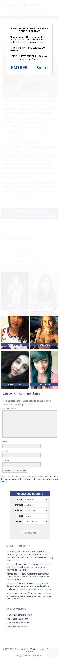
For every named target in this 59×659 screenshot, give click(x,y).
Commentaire (9, 408)
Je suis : (19, 499)
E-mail (5, 451)
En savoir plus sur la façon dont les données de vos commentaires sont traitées (29, 479)
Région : (19, 521)
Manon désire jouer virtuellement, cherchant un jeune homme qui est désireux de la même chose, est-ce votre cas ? (29, 577)
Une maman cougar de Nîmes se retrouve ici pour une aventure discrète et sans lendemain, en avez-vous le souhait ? (29, 596)
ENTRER (19, 67)
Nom (5, 442)
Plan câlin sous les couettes (19, 623)
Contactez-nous (38, 649)
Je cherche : (17, 505)
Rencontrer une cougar (17, 619)
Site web (6, 460)
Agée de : (19, 510)
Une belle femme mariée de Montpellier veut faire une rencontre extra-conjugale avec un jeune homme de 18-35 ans (29, 567)
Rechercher (30, 532)
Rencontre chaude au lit (17, 627)
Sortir (42, 67)
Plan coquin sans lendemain (19, 615)
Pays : (20, 516)
